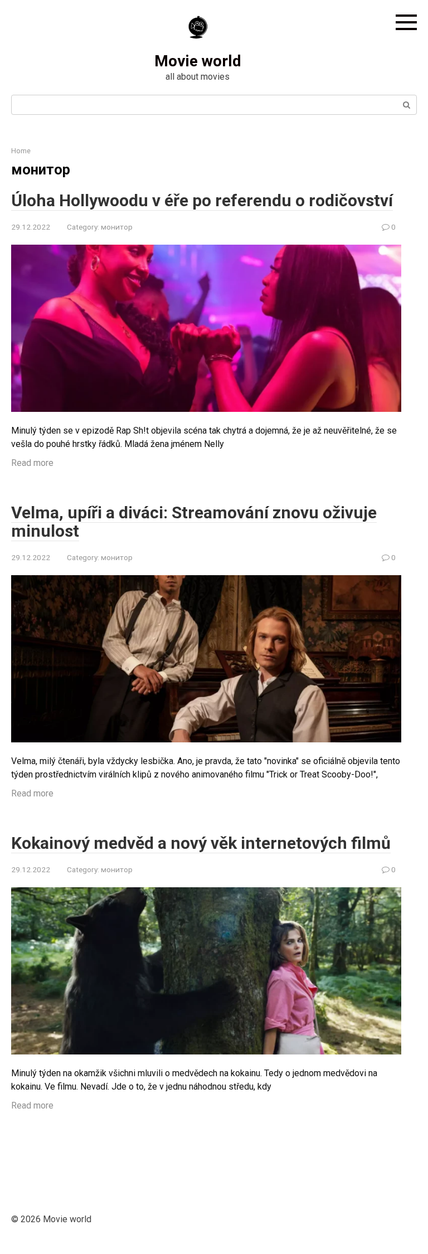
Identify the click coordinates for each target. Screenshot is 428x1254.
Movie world (197, 61)
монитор (117, 226)
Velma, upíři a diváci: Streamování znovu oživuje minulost (194, 522)
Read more (32, 463)
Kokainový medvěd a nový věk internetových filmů (201, 843)
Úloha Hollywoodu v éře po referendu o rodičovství (202, 200)
